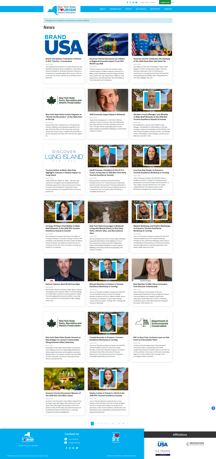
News (147, 2)
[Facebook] (127, 2)
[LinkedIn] (133, 2)
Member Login (165, 2)
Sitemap (35, 446)
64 (123, 424)
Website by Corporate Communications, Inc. (122, 456)
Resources (141, 9)
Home (142, 2)
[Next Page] (127, 423)
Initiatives (155, 9)
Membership (115, 9)
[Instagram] (130, 2)
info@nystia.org (74, 443)
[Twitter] (136, 2)
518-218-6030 (73, 439)
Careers (168, 9)
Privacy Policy (24, 446)
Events (128, 9)
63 (119, 424)
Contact (152, 2)
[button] (173, 2)
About (103, 9)
